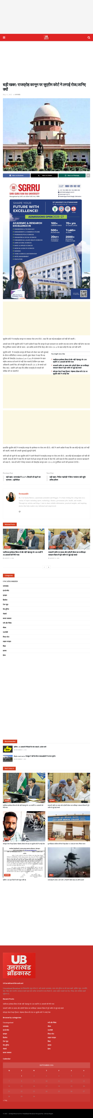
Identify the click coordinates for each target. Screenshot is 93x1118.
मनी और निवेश (7, 623)
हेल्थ (4, 655)
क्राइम (5, 595)
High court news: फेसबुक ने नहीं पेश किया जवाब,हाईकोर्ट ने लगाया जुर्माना (34, 756)
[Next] (48, 567)
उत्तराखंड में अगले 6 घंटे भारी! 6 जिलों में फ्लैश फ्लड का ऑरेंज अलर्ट (66, 880)
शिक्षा (4, 646)
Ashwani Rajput (48, 1113)
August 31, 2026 (9, 558)
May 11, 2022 (7, 94)
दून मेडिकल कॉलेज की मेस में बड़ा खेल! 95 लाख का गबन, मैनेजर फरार (66, 844)
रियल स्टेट (6, 636)
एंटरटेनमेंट (6, 590)
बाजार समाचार (7, 618)
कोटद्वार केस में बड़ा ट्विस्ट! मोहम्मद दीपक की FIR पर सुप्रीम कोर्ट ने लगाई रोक (70, 372)
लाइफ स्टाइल (7, 641)
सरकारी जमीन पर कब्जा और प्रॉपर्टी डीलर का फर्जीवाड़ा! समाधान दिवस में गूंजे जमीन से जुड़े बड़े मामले (71, 366)
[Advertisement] (46, 17)
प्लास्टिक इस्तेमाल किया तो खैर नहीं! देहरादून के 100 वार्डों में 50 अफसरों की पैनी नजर (70, 360)
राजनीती (5, 632)
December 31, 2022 (21, 750)
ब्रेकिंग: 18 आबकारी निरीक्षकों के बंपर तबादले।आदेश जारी (30, 747)
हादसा (4, 650)
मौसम (4, 627)
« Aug (5, 1100)
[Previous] (44, 567)
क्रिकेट (5, 600)
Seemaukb (23, 493)
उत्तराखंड (17, 94)
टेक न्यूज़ (5, 604)
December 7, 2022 (20, 759)
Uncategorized (10, 581)
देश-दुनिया (6, 609)
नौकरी (5, 613)
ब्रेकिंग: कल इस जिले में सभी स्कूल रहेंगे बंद (14, 880)
